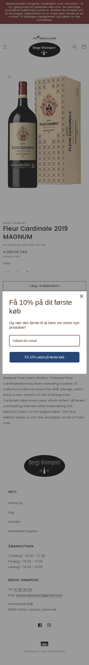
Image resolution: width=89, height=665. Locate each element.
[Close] (82, 296)
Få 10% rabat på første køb (44, 357)
